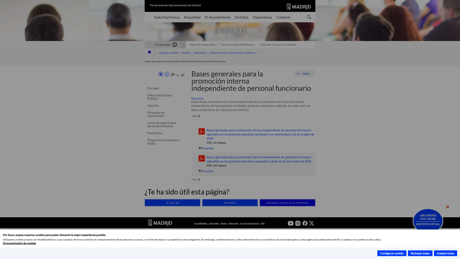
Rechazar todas (420, 253)
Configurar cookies (392, 253)
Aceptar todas (445, 253)
